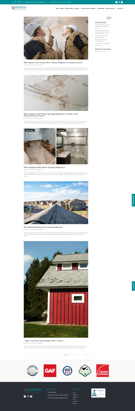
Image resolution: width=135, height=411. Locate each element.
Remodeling (101, 8)
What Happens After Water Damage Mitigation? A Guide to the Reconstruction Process (51, 115)
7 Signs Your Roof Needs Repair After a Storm (43, 340)
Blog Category (39, 65)
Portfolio (75, 394)
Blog (74, 399)
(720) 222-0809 (52, 392)
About (62, 8)
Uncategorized (39, 169)
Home (57, 8)
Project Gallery (69, 8)
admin (26, 65)
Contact (74, 403)
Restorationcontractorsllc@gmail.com (57, 397)
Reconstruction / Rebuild (88, 8)
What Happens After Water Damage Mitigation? (44, 167)
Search (109, 18)
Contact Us (120, 8)
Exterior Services (110, 8)
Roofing (76, 8)
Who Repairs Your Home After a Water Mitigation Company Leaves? (53, 62)
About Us (75, 401)
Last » (86, 354)
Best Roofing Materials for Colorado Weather (43, 227)
